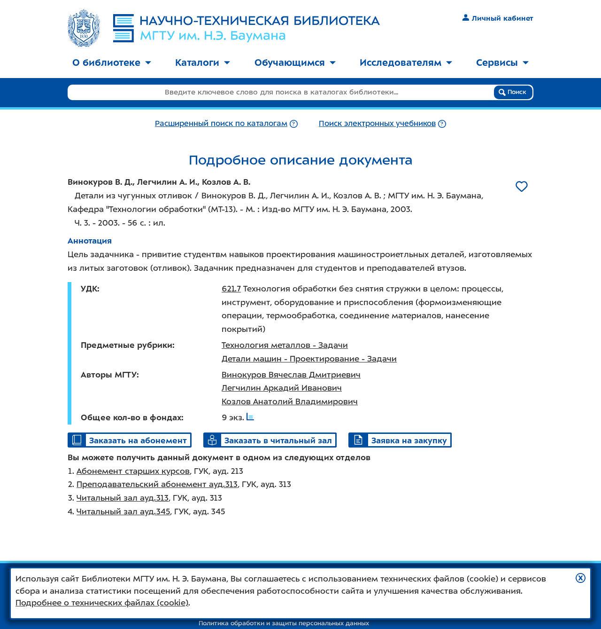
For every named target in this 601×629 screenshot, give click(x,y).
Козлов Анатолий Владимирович (290, 401)
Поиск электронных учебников (377, 123)
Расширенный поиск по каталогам (221, 123)
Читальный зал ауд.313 (123, 498)
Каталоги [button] (197, 62)
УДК (89, 288)
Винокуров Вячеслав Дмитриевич (291, 374)
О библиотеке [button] (106, 62)
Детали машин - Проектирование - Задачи (309, 358)
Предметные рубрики (126, 345)
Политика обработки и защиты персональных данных (284, 623)
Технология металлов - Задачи (285, 345)
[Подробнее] (294, 123)
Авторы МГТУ (109, 374)
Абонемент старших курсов (133, 471)
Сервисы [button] (497, 62)
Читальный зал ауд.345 (123, 511)
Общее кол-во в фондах (131, 417)
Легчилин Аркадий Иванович (282, 388)
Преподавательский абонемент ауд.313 (157, 484)
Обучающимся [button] (289, 62)
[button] (581, 578)
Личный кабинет (502, 18)
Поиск (516, 91)
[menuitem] (112, 63)
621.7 (231, 288)
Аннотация (90, 240)
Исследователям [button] (400, 62)
